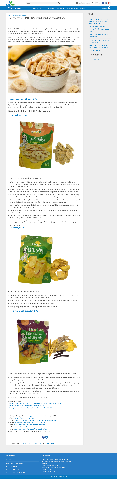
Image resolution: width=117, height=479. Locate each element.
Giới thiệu (42, 8)
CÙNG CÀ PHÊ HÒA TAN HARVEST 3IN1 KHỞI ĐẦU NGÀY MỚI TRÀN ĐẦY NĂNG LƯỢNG (99, 48)
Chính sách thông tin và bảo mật (15, 472)
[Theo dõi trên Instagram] (106, 3)
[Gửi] (58, 3)
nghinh (22, 23)
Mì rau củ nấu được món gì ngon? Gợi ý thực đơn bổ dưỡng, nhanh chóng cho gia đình (99, 21)
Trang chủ (35, 8)
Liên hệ (82, 8)
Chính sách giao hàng (12, 469)
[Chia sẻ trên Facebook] (43, 437)
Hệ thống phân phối (72, 8)
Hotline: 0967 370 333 (48, 469)
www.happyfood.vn (52, 465)
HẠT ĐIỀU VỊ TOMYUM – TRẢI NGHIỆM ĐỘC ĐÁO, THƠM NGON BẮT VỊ (99, 29)
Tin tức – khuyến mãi (53, 8)
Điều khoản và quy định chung (14, 463)
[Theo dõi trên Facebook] (103, 3)
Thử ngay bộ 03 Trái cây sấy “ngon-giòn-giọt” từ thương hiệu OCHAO (30, 408)
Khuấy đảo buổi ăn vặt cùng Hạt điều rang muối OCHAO (26, 406)
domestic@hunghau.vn (52, 467)
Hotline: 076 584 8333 (48, 471)
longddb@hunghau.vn (65, 467)
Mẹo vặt (62, 8)
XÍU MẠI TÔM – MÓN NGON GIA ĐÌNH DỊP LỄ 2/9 (98, 36)
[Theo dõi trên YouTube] (109, 3)
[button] (17, 8)
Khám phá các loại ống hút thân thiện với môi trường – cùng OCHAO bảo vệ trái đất (35, 403)
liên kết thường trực (51, 443)
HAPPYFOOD (96, 60)
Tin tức (25, 15)
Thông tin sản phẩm (18, 15)
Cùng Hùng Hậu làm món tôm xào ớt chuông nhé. (99, 41)
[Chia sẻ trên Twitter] (46, 437)
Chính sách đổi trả (11, 466)
